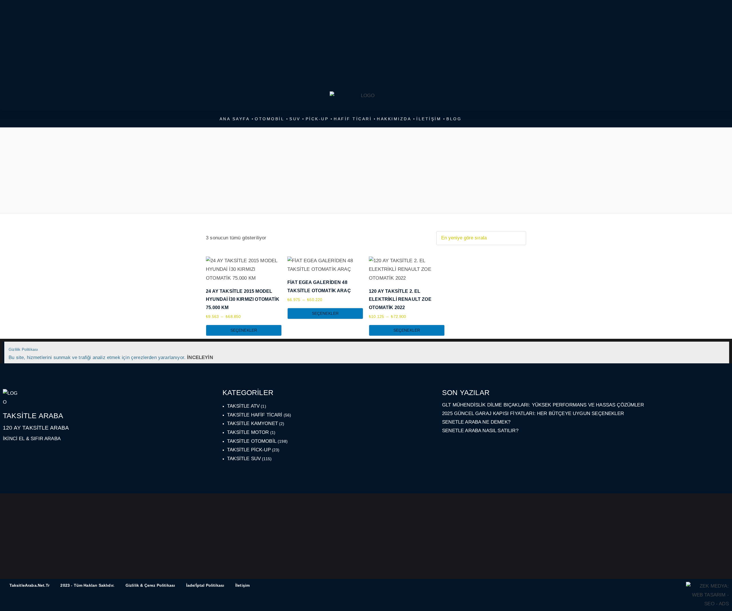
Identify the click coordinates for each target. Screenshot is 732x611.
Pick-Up (317, 119)
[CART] (507, 56)
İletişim (428, 119)
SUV (295, 119)
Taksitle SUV (244, 458)
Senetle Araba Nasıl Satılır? (480, 430)
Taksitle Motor (248, 432)
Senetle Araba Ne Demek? (476, 422)
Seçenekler (243, 330)
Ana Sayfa (235, 119)
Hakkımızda (394, 119)
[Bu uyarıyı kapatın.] (722, 349)
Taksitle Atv (243, 406)
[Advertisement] (365, 46)
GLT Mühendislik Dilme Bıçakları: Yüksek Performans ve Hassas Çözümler (543, 405)
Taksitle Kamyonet (252, 423)
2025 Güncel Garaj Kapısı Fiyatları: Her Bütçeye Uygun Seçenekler (533, 413)
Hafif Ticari (353, 119)
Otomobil (269, 119)
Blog (454, 119)
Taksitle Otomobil (252, 441)
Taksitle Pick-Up (249, 449)
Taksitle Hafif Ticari (255, 415)
